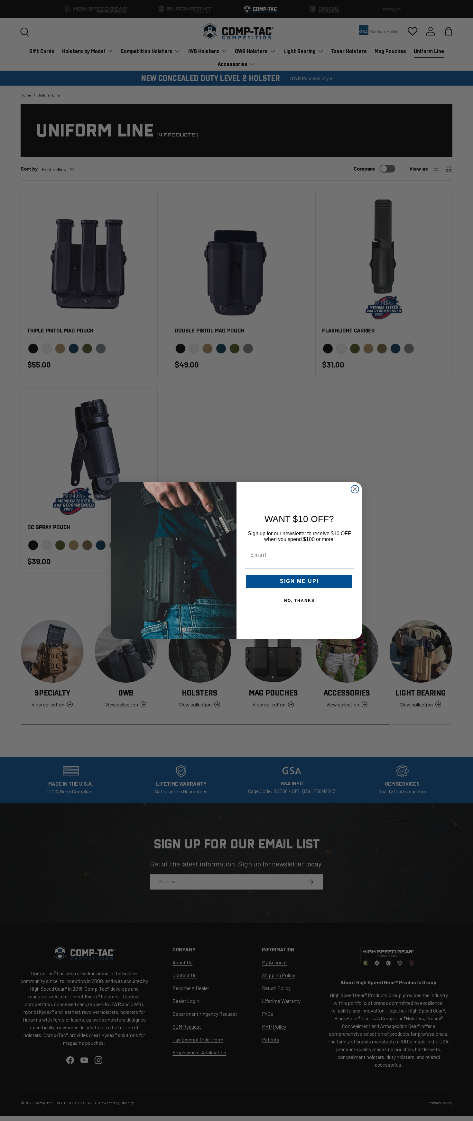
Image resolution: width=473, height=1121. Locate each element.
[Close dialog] (355, 489)
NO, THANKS (299, 600)
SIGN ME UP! (299, 581)
